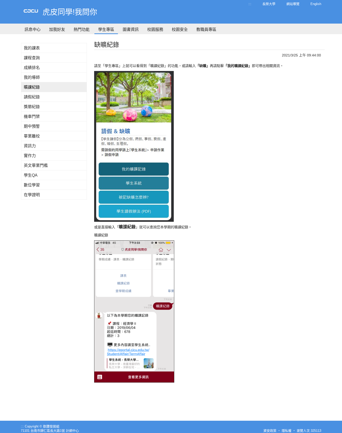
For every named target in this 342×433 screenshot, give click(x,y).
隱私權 (286, 430)
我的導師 (32, 77)
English (315, 4)
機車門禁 (32, 116)
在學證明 (32, 195)
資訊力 (30, 146)
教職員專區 (206, 29)
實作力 (30, 156)
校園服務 (155, 29)
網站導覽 (292, 4)
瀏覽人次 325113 (309, 430)
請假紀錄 (32, 97)
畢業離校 (32, 136)
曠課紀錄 (32, 87)
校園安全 (180, 29)
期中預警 (32, 126)
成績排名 (32, 67)
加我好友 (57, 29)
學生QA (31, 175)
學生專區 (106, 29)
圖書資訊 (131, 29)
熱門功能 (82, 29)
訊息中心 (33, 29)
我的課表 (32, 48)
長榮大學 (268, 4)
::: (249, 4)
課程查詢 (32, 58)
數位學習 (32, 185)
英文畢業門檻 (36, 165)
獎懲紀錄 (32, 107)
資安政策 (269, 430)
